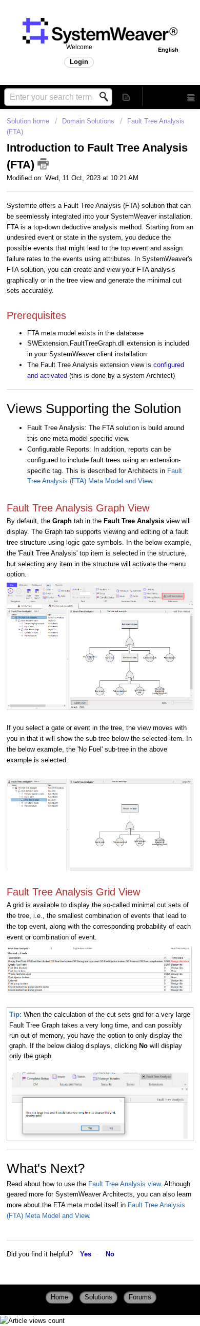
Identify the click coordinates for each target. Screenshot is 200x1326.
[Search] (106, 97)
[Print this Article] (43, 163)
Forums (140, 1297)
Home (59, 1297)
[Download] (81, 696)
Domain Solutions (88, 121)
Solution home (29, 121)
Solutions (98, 1297)
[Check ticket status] (126, 96)
